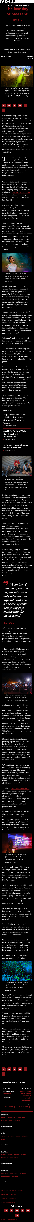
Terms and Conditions (8, 1198)
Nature (16, 1154)
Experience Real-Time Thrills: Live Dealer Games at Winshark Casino (15, 419)
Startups (15, 1176)
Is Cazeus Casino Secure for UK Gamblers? (15, 446)
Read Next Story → (25, 1107)
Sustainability (5, 1176)
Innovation (13, 1173)
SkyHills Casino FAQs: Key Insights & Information (15, 434)
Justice (10, 1120)
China (3, 1117)
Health (18, 1136)
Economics (4, 1173)
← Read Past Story (9, 1107)
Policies (13, 1194)
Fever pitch (8, 1091)
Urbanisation (14, 1157)
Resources (4, 1157)
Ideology (4, 1120)
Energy (10, 1154)
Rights (3, 1139)
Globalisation (11, 1117)
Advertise (12, 1190)
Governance (21, 1117)
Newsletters (5, 1194)
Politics (17, 1120)
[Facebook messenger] (3, 110)
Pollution (23, 1154)
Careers (20, 1190)
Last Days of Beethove (19, 788)
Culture (3, 1136)
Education (11, 1136)
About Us (4, 1190)
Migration (25, 1136)
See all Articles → (6, 1126)
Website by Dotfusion (8, 1202)
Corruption (22, 1173)
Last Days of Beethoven (21, 192)
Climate (3, 1154)
